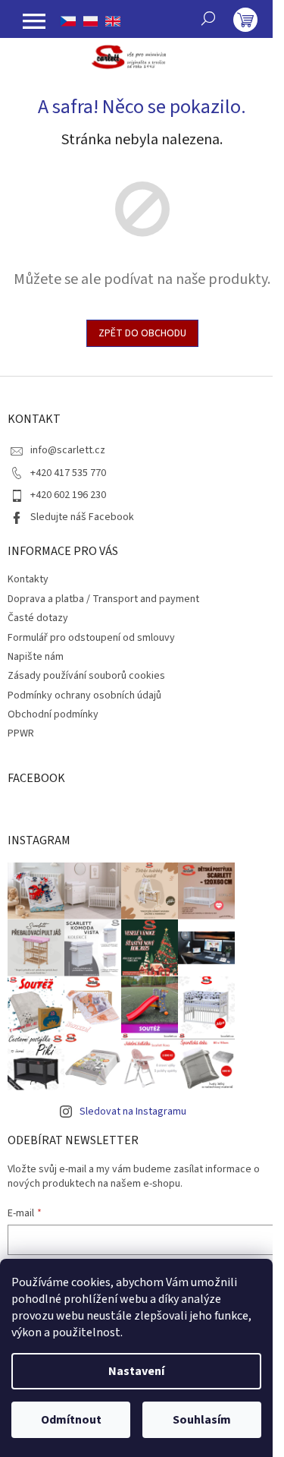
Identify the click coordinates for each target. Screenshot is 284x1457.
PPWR (21, 733)
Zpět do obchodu (142, 333)
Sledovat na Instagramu (133, 1111)
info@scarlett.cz (67, 450)
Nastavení (136, 1371)
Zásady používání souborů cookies (86, 675)
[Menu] (34, 21)
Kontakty (28, 579)
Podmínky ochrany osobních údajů (84, 695)
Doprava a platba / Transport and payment (103, 599)
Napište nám (36, 656)
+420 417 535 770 (68, 473)
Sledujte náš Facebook (82, 517)
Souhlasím (202, 1419)
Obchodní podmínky (53, 714)
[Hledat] (208, 18)
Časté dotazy (38, 618)
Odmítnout (71, 1419)
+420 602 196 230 (68, 495)
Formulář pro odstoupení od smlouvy (91, 637)
